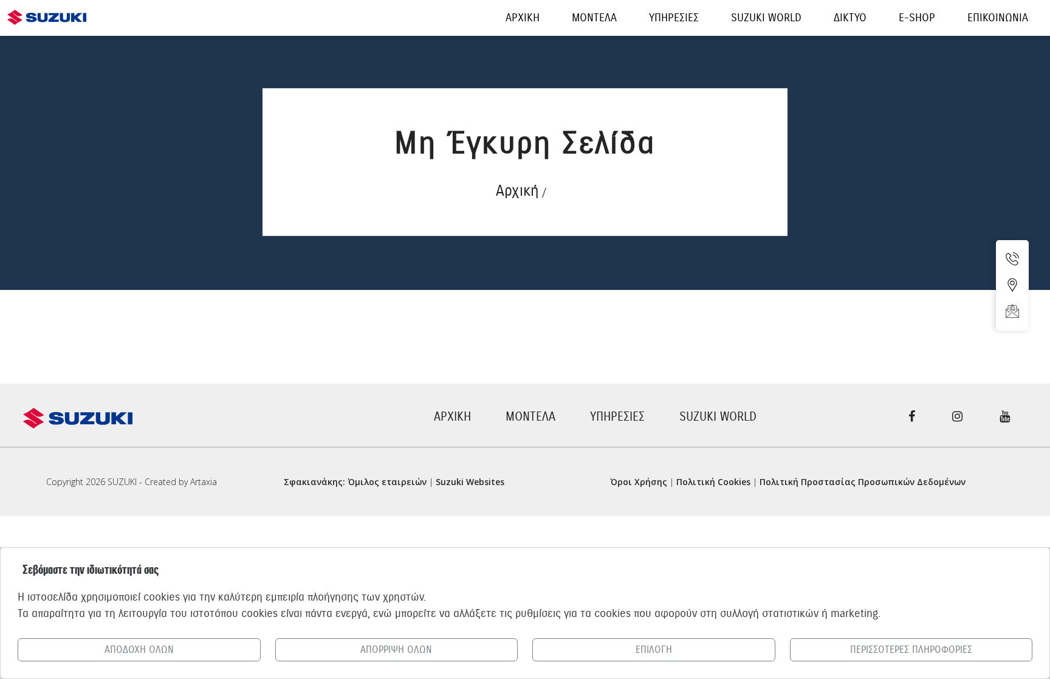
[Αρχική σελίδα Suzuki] (46, 10)
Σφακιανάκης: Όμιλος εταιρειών (355, 482)
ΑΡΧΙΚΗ (452, 416)
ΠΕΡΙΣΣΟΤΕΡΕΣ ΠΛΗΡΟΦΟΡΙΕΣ (911, 650)
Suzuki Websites (470, 482)
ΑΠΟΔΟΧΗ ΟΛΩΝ (139, 650)
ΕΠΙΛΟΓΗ (654, 650)
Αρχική (517, 190)
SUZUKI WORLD (718, 416)
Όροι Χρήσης (638, 482)
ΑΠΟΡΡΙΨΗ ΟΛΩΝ (396, 650)
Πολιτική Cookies (713, 482)
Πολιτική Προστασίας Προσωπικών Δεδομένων (863, 482)
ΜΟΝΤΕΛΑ (530, 416)
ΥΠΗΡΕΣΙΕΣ (617, 416)
